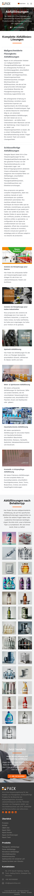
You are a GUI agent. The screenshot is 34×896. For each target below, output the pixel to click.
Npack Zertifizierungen (10, 835)
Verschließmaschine (9, 854)
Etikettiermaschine (8, 856)
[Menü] (31, 3)
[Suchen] (28, 3)
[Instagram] (6, 812)
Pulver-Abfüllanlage (8, 849)
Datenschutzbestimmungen (11, 892)
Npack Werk (6, 830)
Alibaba (23, 892)
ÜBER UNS (5, 828)
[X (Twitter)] (9, 812)
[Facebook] (3, 812)
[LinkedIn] (16, 812)
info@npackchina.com (12, 883)
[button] (21, 4)
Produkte (5, 823)
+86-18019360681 (11, 879)
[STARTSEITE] (10, 27)
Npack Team (6, 837)
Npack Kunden (7, 832)
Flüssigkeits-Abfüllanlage (10, 847)
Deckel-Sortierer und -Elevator (12, 861)
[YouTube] (12, 812)
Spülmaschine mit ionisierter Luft (13, 859)
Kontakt (4, 825)
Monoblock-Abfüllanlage (10, 852)
